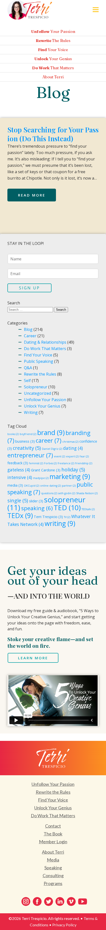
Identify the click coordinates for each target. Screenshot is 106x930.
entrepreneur (30, 455)
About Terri (53, 852)
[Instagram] (26, 901)
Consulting (53, 875)
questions (49, 493)
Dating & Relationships (45, 342)
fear (84, 456)
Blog (28, 329)
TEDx (20, 515)
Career (30, 335)
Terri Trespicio (48, 516)
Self (27, 380)
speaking (37, 508)
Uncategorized (37, 393)
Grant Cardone (45, 470)
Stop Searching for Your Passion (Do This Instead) (53, 134)
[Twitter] (48, 901)
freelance (66, 463)
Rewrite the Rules (40, 374)
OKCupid (31, 485)
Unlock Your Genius (42, 406)
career (48, 440)
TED (67, 507)
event (59, 456)
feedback (17, 463)
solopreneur (46, 503)
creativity (27, 448)
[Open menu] (96, 10)
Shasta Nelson (87, 493)
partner (69, 485)
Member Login (53, 841)
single (17, 500)
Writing (31, 412)
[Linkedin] (60, 901)
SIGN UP (29, 288)
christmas (70, 441)
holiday (73, 469)
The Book (53, 833)
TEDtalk (88, 509)
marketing (70, 476)
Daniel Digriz (52, 449)
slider (36, 501)
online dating (50, 485)
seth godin (66, 493)
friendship (83, 463)
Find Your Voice (38, 355)
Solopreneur (35, 387)
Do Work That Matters (45, 348)
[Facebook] (37, 901)
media (15, 485)
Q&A (28, 367)
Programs (53, 883)
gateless (18, 470)
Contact (53, 826)
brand (51, 432)
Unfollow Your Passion (45, 399)
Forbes (50, 463)
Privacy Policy (64, 924)
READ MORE (31, 195)
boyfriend (28, 434)
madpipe (41, 478)
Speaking (53, 867)
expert (72, 456)
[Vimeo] (71, 901)
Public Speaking (38, 361)
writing (60, 523)
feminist (36, 463)
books (13, 434)
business (25, 441)
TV (67, 517)
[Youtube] (82, 901)
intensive (19, 477)
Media (53, 859)
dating (73, 448)
